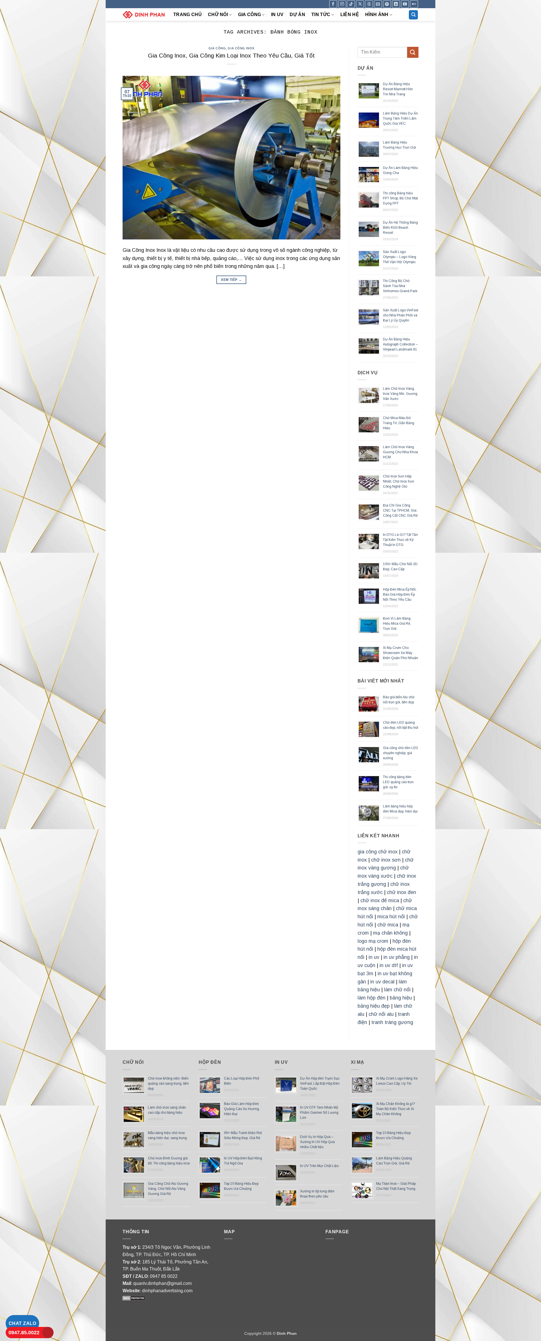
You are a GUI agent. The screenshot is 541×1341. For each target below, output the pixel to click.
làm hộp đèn (371, 998)
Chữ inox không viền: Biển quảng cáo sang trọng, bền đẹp (168, 1083)
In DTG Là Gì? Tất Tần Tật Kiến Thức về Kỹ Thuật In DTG (400, 540)
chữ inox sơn (386, 860)
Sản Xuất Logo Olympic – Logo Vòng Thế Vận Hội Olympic (399, 257)
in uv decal (382, 982)
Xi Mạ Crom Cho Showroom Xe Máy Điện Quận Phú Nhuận (400, 653)
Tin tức (320, 14)
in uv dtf (389, 965)
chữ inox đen (401, 892)
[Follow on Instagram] (342, 4)
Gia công (249, 14)
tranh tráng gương (392, 1022)
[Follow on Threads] (369, 4)
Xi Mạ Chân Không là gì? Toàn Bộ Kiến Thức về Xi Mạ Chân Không (395, 1109)
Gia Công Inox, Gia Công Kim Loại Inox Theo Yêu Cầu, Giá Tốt (231, 55)
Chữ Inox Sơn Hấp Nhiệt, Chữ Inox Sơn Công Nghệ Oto (398, 481)
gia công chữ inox (378, 852)
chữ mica (387, 925)
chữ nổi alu (381, 1014)
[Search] (413, 14)
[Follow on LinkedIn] (396, 4)
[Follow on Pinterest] (387, 4)
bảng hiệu (401, 998)
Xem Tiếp (231, 280)
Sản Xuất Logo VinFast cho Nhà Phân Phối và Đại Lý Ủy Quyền (400, 315)
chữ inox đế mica (379, 900)
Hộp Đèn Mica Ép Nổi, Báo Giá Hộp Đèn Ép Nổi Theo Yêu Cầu (399, 594)
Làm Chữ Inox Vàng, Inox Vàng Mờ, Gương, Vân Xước (400, 394)
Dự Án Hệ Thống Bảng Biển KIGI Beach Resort (400, 228)
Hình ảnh (377, 14)
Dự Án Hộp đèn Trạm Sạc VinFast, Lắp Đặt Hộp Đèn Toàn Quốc (320, 1083)
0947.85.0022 (23, 1332)
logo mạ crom (373, 941)
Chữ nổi (218, 14)
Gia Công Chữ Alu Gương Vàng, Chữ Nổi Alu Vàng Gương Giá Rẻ (168, 1189)
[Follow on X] (360, 4)
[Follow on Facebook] (333, 4)
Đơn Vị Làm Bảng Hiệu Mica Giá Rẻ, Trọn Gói (397, 623)
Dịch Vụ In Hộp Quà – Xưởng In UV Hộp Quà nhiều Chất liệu (317, 1142)
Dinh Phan (287, 1333)
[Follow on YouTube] (405, 4)
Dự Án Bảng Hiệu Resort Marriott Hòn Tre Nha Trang (398, 89)
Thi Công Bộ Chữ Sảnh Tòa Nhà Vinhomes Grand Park (400, 286)
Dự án (297, 14)
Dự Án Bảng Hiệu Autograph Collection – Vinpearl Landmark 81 (400, 344)
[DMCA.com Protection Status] (134, 1298)
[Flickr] (414, 4)
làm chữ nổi (397, 989)
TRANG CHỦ (187, 14)
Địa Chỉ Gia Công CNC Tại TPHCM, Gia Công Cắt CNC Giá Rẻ (400, 510)
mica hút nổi (391, 916)
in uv (374, 957)
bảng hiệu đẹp (374, 1006)
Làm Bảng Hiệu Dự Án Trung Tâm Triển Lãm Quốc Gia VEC (400, 118)
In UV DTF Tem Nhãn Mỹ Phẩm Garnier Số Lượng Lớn (319, 1113)
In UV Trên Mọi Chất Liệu (319, 1166)
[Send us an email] (378, 4)
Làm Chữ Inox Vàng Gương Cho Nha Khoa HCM (400, 452)
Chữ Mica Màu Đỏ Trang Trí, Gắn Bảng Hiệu (398, 423)
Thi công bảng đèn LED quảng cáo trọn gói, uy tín (398, 782)
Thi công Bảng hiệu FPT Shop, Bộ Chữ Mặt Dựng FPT (400, 198)
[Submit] (412, 52)
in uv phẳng (396, 957)
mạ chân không (390, 933)
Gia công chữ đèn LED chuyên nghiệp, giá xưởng (400, 753)
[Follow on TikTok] (351, 4)
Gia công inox (241, 48)
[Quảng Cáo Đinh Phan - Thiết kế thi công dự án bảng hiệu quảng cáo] (144, 14)
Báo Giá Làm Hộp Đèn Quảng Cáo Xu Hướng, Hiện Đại (242, 1109)
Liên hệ (349, 14)
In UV (277, 14)
